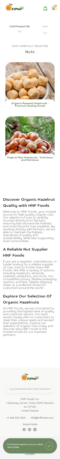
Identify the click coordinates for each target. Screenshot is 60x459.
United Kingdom (41, 389)
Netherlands (23, 389)
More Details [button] (13, 447)
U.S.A (12, 389)
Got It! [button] (49, 444)
